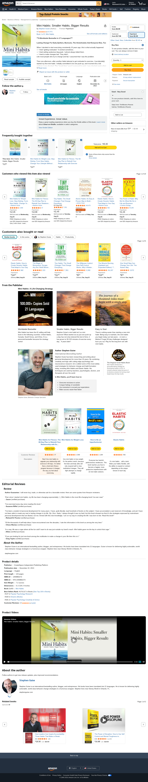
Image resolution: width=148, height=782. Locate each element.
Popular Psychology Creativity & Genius (25, 600)
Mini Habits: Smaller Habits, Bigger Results (19, 621)
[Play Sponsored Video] (104, 720)
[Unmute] (144, 662)
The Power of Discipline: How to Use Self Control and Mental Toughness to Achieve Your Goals (109, 735)
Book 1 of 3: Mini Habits (45, 34)
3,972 (132, 270)
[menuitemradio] (140, 662)
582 (22, 270)
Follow (25, 92)
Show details (93, 158)
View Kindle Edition (46, 127)
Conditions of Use (45, 775)
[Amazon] (8, 3)
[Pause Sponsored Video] (63, 725)
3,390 (88, 270)
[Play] (4, 662)
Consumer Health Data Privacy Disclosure (76, 775)
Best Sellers (49, 9)
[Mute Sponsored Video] (63, 729)
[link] (43, 147)
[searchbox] (59, 3)
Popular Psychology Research (22, 594)
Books (104, 9)
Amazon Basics (36, 9)
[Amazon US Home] (52, 769)
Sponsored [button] (5, 704)
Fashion (128, 9)
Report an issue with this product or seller (54, 72)
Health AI (12, 9)
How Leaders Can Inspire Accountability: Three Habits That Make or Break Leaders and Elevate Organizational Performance (50, 735)
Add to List (119, 115)
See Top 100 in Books (42, 591)
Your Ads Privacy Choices (99, 775)
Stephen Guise (44, 29)
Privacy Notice (56, 775)
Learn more (101, 122)
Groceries (72, 9)
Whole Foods (83, 9)
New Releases (61, 9)
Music (143, 9)
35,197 (110, 270)
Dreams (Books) (17, 597)
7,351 (66, 270)
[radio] (119, 28)
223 (43, 270)
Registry (136, 9)
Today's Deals (95, 9)
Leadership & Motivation (47, 20)
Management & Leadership (29, 20)
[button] (4, 9)
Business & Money (13, 20)
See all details (42, 89)
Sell (121, 9)
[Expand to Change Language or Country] (109, 4)
